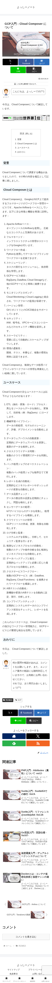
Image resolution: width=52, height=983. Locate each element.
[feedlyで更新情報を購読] (14, 743)
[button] (34, 70)
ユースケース (23, 148)
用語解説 (8, 700)
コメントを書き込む (26, 937)
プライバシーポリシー (38, 969)
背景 (19, 139)
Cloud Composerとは (27, 143)
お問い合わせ (38, 974)
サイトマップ (14, 969)
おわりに (21, 152)
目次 (22, 133)
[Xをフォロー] (38, 736)
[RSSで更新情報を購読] (38, 743)
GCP (19, 700)
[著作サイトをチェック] (14, 736)
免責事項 (14, 974)
